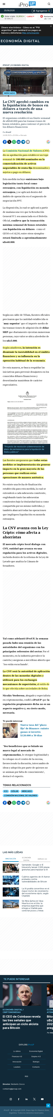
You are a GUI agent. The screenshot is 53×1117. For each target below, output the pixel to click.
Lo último (17, 1051)
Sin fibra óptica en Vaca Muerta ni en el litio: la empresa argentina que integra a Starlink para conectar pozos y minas (32, 906)
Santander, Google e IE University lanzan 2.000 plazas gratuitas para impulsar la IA (36, 867)
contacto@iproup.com (12, 1089)
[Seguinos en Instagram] (11, 1099)
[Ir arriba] (48, 1106)
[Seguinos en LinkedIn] (26, 1099)
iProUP (8, 132)
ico (6, 791)
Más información (30, 32)
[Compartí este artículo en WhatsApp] (14, 142)
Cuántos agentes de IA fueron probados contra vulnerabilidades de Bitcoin (36, 879)
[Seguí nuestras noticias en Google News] (48, 142)
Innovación (17, 1062)
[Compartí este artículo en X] (9, 142)
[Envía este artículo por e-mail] (28, 142)
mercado (27, 791)
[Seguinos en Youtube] (42, 1099)
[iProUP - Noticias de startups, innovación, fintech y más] (26, 4)
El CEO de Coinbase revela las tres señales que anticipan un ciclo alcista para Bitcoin (21, 1022)
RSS (26, 1076)
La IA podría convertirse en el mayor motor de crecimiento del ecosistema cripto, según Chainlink (35, 892)
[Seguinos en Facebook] (18, 1099)
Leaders (17, 1067)
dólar (14, 791)
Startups (36, 1062)
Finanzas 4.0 (17, 1056)
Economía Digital (36, 1051)
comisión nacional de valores (20, 795)
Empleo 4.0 (36, 1056)
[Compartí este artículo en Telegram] (23, 142)
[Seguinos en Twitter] (34, 1099)
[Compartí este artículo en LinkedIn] (19, 142)
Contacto (36, 1067)
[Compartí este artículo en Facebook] (5, 142)
